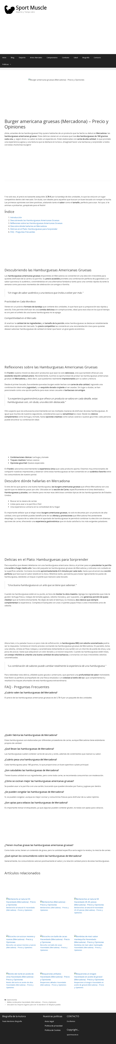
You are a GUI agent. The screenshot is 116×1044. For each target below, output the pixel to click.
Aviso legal (49, 1021)
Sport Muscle (31, 7)
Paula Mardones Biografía (12, 1021)
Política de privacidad (53, 1026)
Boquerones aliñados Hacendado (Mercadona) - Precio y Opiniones (53, 983)
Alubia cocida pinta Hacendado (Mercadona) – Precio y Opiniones (31, 1002)
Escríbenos (71, 1021)
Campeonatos (52, 57)
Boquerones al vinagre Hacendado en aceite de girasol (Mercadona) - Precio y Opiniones (89, 985)
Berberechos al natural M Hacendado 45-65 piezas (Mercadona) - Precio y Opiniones (88, 910)
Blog (12, 57)
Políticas (5, 64)
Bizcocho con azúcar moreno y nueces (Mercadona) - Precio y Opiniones (21, 946)
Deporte (22, 57)
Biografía (85, 57)
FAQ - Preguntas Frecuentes (22, 232)
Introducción (16, 217)
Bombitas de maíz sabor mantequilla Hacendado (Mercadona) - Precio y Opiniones (88, 947)
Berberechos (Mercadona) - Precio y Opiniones (54, 908)
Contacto (97, 57)
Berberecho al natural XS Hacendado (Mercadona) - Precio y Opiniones (20, 908)
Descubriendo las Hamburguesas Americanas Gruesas (34, 220)
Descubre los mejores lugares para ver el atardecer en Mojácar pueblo (34, 1005)
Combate (65, 57)
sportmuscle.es (72, 1034)
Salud (76, 57)
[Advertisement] (58, 36)
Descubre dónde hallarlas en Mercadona (28, 226)
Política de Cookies (53, 1030)
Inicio (4, 57)
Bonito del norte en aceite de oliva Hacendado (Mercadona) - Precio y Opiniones (19, 985)
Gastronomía (12, 1000)
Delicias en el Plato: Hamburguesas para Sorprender (33, 229)
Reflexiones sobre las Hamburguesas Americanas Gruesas (36, 223)
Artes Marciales (36, 57)
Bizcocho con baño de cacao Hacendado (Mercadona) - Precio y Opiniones (53, 947)
